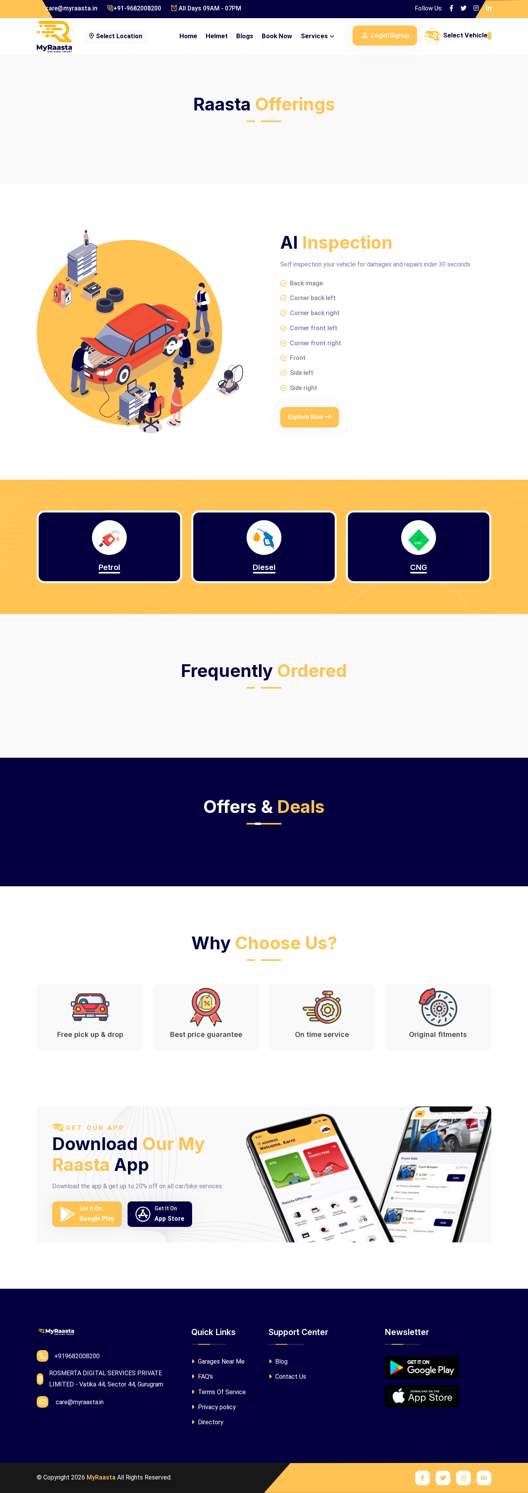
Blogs (244, 36)
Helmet (217, 36)
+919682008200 (77, 1356)
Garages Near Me (220, 1361)
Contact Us (290, 1376)
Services (314, 36)
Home (188, 36)
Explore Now (305, 417)
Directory (209, 1422)
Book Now (277, 36)
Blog (281, 1361)
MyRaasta (101, 1477)
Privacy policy (216, 1407)
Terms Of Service (221, 1392)
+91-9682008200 (137, 8)
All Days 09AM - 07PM (209, 8)
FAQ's (204, 1376)
